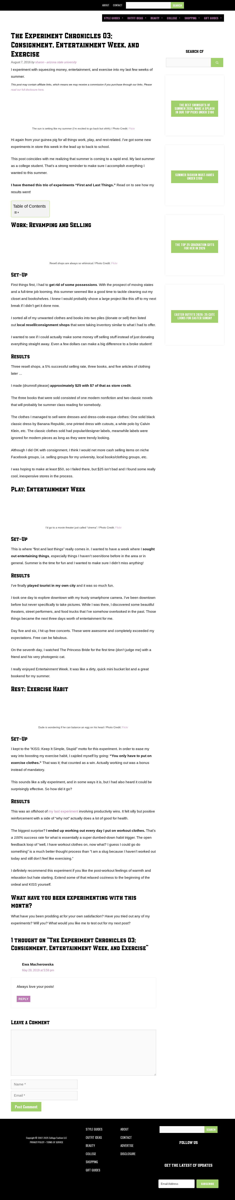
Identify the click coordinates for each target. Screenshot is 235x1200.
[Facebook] (189, 5)
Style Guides (112, 18)
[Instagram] (206, 5)
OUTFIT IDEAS (94, 1137)
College (172, 18)
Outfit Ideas (135, 18)
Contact (117, 5)
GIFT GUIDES (93, 1170)
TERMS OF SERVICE (54, 1142)
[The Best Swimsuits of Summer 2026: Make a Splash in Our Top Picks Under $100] (194, 132)
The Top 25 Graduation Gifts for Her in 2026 (194, 246)
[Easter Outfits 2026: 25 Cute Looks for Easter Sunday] (194, 342)
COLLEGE (91, 1153)
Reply (23, 999)
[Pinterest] (214, 5)
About (105, 5)
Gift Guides (211, 18)
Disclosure (127, 1153)
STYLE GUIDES (94, 1129)
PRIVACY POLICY (37, 1142)
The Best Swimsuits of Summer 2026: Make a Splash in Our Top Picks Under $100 (195, 108)
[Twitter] (197, 5)
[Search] (177, 5)
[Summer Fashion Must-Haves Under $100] (194, 202)
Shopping (190, 18)
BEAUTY (90, 1145)
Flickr (132, 128)
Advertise (126, 1145)
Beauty (155, 18)
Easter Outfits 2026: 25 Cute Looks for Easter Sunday (194, 316)
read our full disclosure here (27, 89)
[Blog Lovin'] (222, 5)
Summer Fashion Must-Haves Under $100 (194, 177)
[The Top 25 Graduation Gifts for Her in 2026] (194, 272)
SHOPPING (92, 1161)
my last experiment (63, 811)
